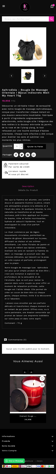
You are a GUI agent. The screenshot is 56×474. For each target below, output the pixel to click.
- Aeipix (39, 461)
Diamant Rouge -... (28, 416)
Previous (25, 372)
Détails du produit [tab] (28, 190)
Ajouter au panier (35, 147)
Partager (16, 155)
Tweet (22, 155)
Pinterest (27, 155)
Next (31, 372)
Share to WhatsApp (33, 155)
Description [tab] (28, 186)
